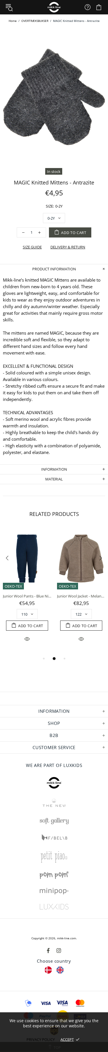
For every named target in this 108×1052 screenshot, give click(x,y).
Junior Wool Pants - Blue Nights (27, 596)
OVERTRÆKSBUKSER (34, 21)
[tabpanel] (27, 591)
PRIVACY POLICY (40, 1039)
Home (13, 21)
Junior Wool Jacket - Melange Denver (81, 596)
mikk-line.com (66, 938)
